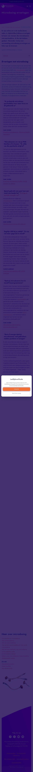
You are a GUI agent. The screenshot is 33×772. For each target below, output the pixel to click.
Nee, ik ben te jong (16, 393)
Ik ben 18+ (16, 389)
